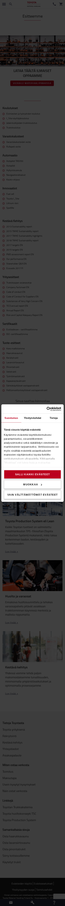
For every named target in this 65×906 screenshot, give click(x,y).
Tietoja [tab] (54, 418)
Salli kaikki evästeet (32, 474)
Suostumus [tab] (11, 418)
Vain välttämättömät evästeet (32, 494)
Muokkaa (30, 484)
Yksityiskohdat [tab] (32, 418)
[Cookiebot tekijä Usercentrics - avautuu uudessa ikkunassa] (46, 409)
